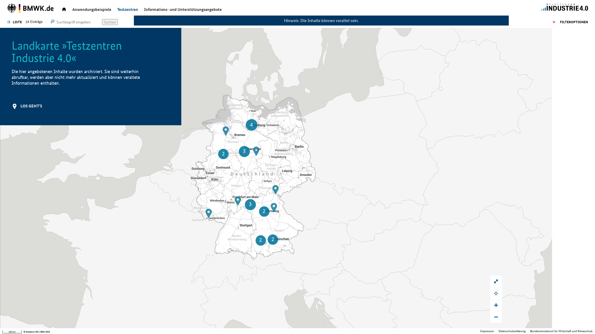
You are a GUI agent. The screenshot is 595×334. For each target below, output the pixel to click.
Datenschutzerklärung (512, 331)
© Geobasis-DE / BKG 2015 (36, 332)
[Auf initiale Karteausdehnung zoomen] (496, 281)
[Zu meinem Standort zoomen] (496, 293)
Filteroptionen (574, 22)
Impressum (487, 331)
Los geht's (31, 105)
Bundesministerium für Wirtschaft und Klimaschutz (561, 331)
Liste (17, 22)
